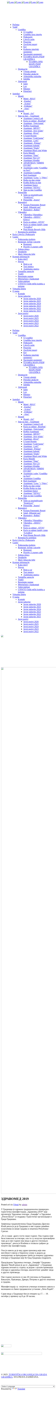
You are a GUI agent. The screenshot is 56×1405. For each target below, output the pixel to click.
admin (24, 1204)
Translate (21, 1389)
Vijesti (16, 1204)
